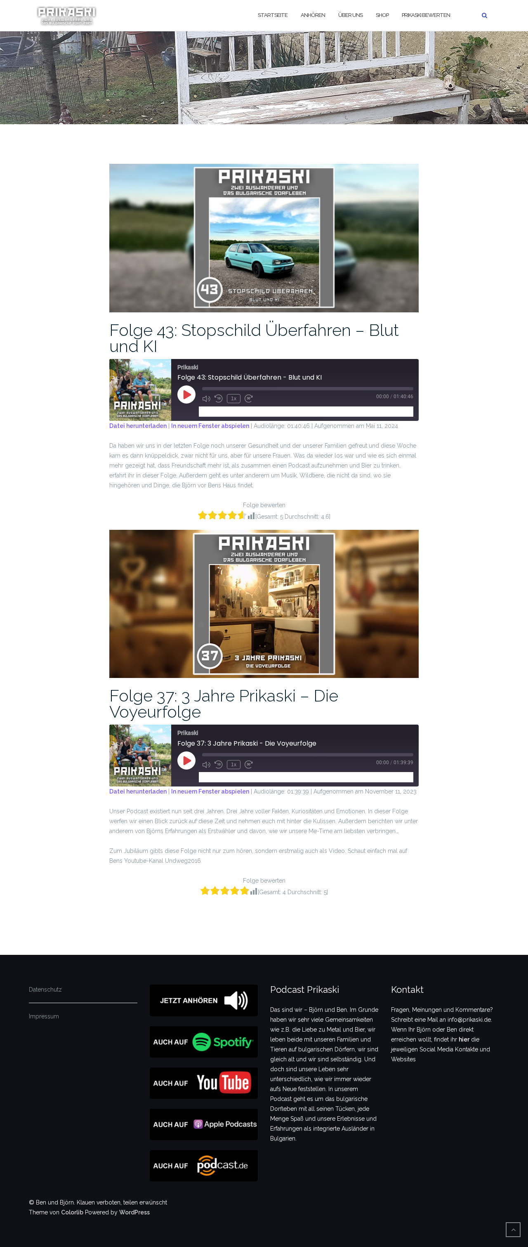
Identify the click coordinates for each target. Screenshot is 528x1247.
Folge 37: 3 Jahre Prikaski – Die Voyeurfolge (223, 703)
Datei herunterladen (138, 426)
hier (464, 1039)
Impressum (44, 1016)
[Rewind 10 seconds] (218, 398)
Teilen (249, 411)
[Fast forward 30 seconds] (249, 398)
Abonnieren (218, 411)
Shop (382, 15)
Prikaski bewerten (426, 15)
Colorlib (72, 1212)
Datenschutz (45, 989)
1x (233, 398)
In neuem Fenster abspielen (210, 426)
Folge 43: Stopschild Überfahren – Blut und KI (254, 338)
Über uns (350, 15)
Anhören (313, 15)
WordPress (134, 1212)
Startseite (273, 15)
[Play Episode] (186, 394)
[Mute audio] (206, 398)
